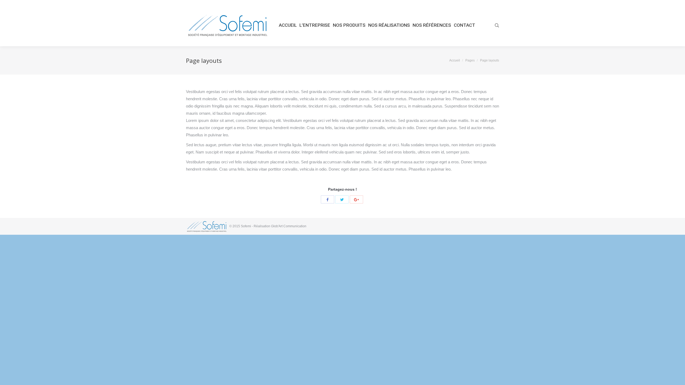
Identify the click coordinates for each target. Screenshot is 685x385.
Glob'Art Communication (288, 226)
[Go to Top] (676, 376)
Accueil (454, 60)
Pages (470, 60)
